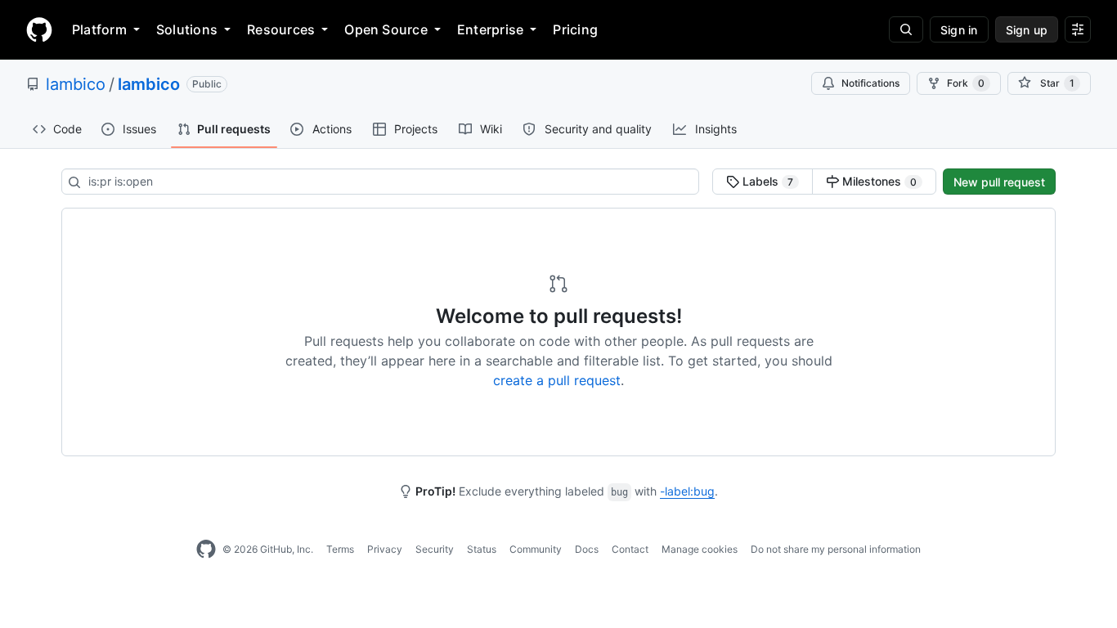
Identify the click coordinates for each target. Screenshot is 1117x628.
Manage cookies (700, 549)
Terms (340, 549)
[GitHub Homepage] (206, 549)
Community (535, 549)
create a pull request (557, 380)
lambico (75, 84)
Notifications (870, 83)
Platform (99, 29)
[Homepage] (39, 29)
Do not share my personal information (836, 549)
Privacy (384, 549)
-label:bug (687, 491)
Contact (630, 549)
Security (434, 549)
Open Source (386, 29)
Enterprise (490, 29)
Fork (966, 83)
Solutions (187, 29)
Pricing (575, 29)
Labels (766, 181)
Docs (587, 549)
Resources (281, 29)
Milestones (878, 181)
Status (481, 549)
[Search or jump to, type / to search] (906, 29)
